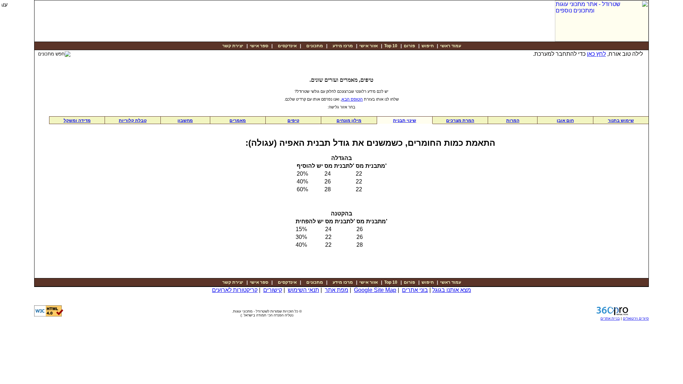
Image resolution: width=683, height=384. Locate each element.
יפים (293, 120)
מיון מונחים (349, 120)
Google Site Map (375, 290)
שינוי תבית (404, 120)
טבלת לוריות (133, 120)
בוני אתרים (415, 290)
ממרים (237, 120)
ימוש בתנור (621, 120)
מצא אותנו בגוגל (451, 290)
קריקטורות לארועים (235, 290)
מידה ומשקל (77, 120)
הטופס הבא (352, 99)
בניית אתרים (610, 318)
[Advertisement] (466, 14)
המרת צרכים (460, 120)
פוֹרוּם (409, 45)
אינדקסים (287, 45)
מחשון (185, 120)
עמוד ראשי (450, 45)
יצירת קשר (232, 45)
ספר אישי (259, 45)
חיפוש (428, 45)
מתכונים (314, 45)
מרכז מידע (342, 45)
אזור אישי (368, 45)
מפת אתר (336, 290)
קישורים (272, 290)
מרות (512, 120)
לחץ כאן (596, 54)
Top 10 (390, 45)
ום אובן (565, 120)
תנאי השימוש (303, 290)
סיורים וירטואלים (636, 318)
